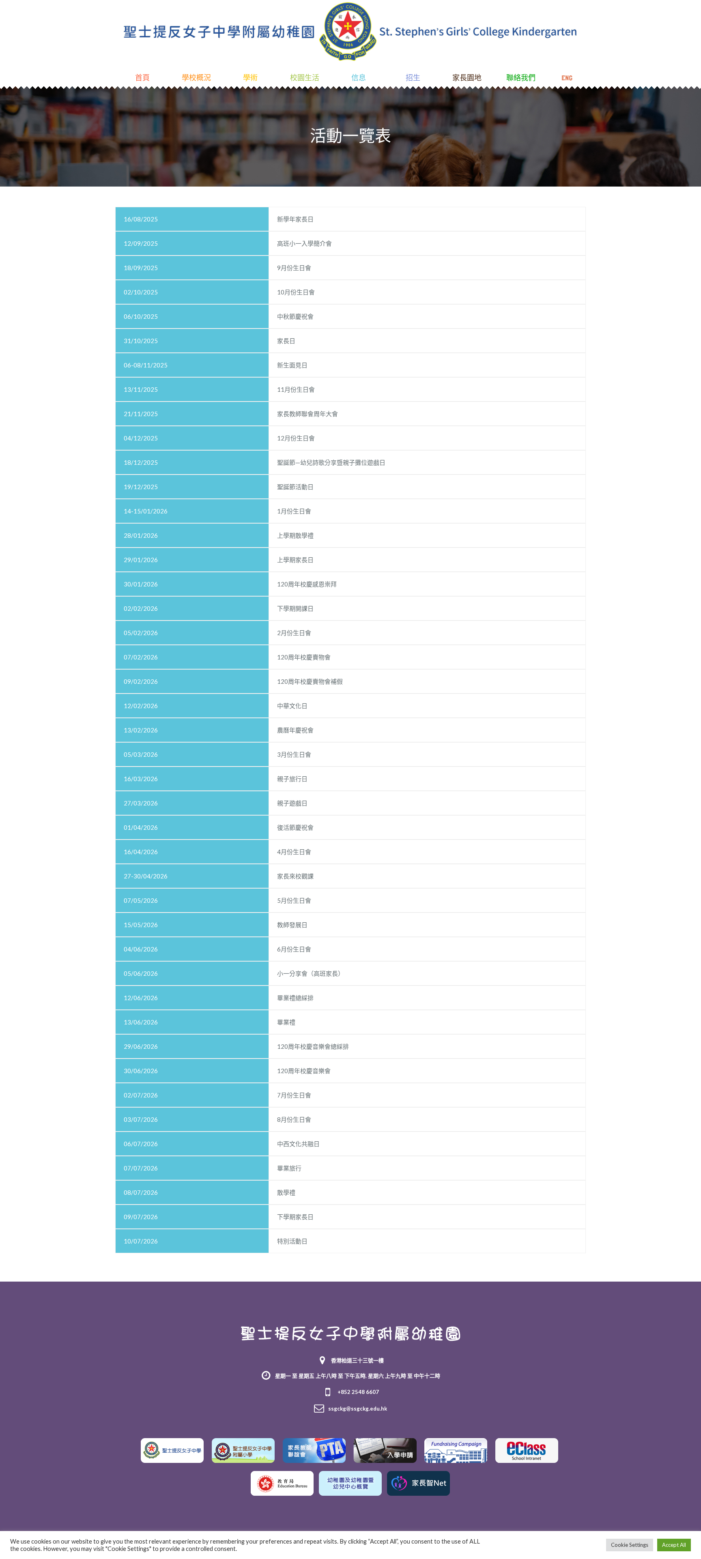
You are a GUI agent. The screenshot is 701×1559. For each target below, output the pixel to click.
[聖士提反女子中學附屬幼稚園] (350, 1333)
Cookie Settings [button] (629, 1545)
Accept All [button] (674, 1545)
